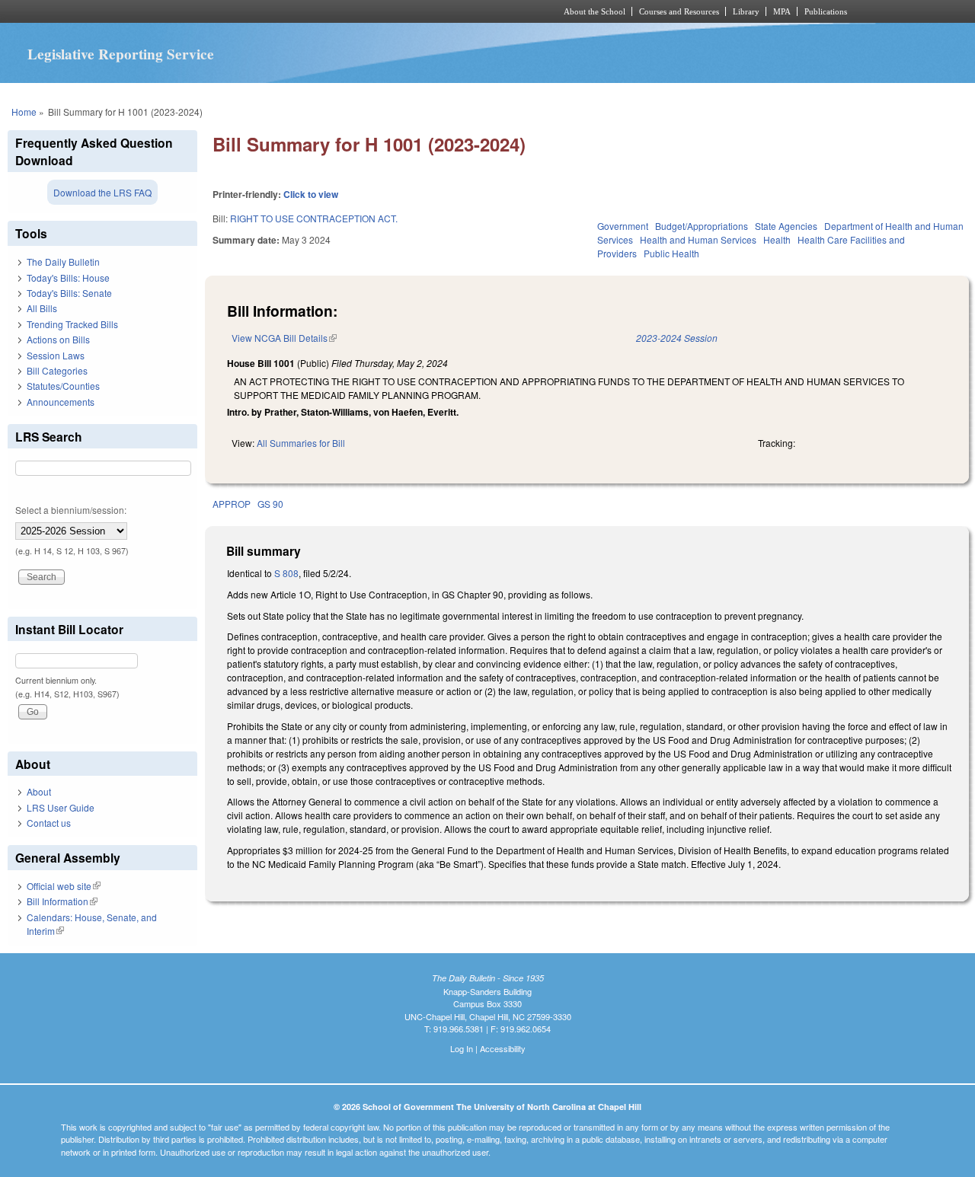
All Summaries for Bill (301, 442)
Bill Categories (57, 370)
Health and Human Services (698, 239)
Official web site (64, 885)
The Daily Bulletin (63, 261)
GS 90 (270, 503)
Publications (825, 11)
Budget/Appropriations (701, 225)
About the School (594, 11)
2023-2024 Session (677, 337)
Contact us (49, 822)
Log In (461, 1048)
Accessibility (503, 1048)
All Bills (42, 307)
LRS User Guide (60, 807)
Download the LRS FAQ (102, 192)
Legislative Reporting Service (120, 54)
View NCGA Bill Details (284, 337)
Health (777, 239)
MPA (782, 11)
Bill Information (62, 901)
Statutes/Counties (63, 385)
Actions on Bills (58, 339)
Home (24, 111)
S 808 (286, 572)
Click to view (310, 194)
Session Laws (56, 355)
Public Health (671, 253)
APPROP (232, 503)
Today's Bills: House (68, 277)
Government (622, 225)
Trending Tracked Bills (72, 323)
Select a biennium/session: (70, 509)
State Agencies (786, 225)
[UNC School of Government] (286, 11)
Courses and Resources (679, 11)
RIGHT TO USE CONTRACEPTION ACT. (314, 218)
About (39, 791)
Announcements (60, 401)
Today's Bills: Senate (69, 292)
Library (746, 11)
